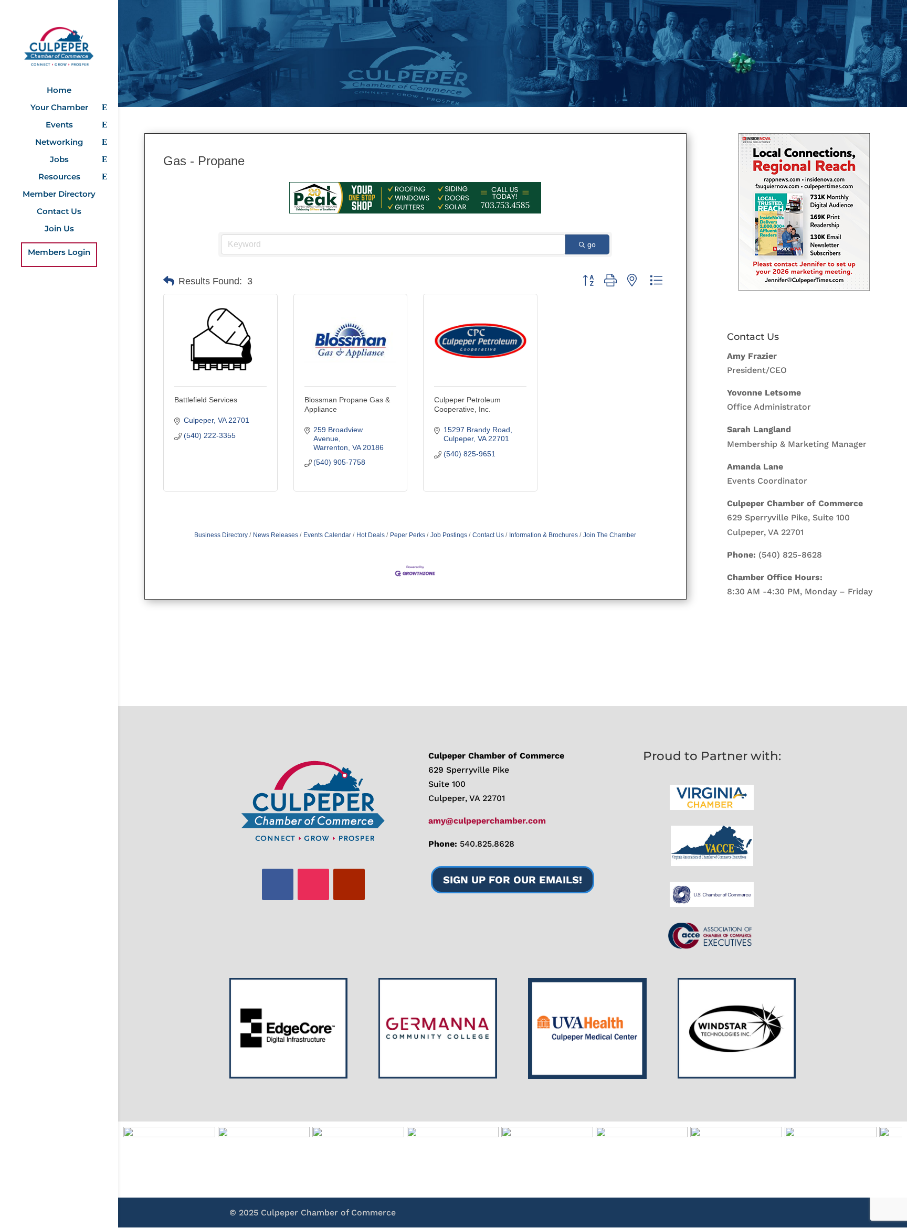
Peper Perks (407, 535)
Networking (59, 142)
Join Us (59, 229)
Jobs (59, 160)
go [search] (591, 244)
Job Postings (448, 535)
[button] (168, 281)
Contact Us (59, 212)
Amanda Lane (755, 467)
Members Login (59, 253)
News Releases (275, 535)
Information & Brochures (543, 535)
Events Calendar (327, 535)
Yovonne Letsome (764, 393)
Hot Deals (370, 535)
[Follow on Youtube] (349, 884)
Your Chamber (59, 108)
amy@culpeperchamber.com (487, 821)
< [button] (136, 1157)
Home (59, 91)
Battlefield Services (205, 400)
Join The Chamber (609, 535)
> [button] (889, 1157)
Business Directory (221, 535)
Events (59, 125)
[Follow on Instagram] (313, 884)
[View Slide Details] (804, 212)
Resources (59, 177)
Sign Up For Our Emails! (512, 879)
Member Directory (59, 194)
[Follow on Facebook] (277, 884)
